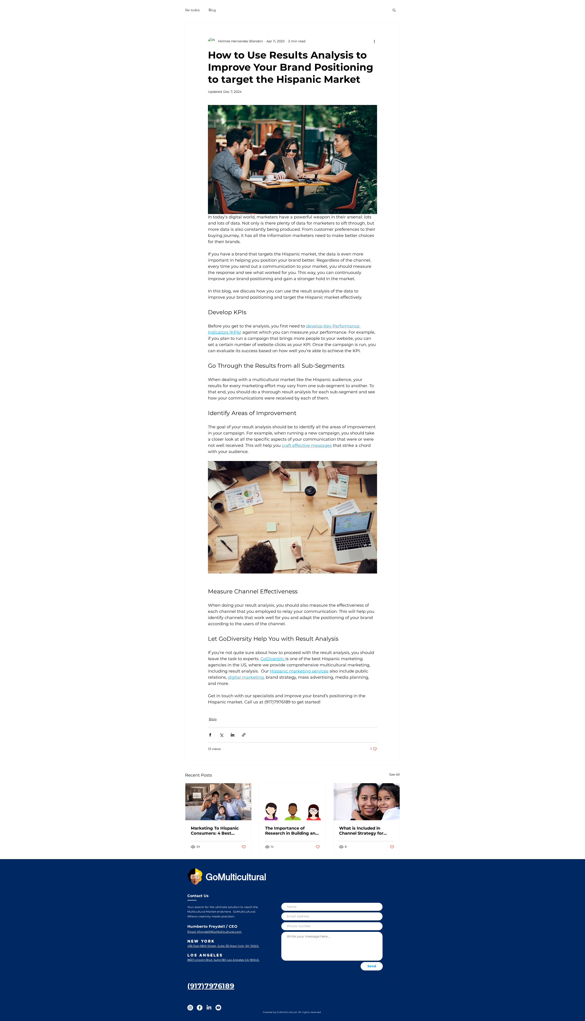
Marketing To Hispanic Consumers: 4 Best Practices (215, 831)
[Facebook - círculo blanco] (199, 1007)
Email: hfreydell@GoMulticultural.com (214, 931)
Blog (212, 10)
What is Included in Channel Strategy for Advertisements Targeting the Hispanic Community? (363, 831)
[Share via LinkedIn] (232, 735)
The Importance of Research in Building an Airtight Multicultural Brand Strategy (290, 831)
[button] (394, 10)
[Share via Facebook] (210, 735)
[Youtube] (218, 1007)
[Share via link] (244, 735)
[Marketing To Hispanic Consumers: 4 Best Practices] (218, 801)
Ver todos (192, 10)
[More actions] (374, 41)
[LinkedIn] (209, 1007)
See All (394, 774)
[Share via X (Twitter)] (221, 735)
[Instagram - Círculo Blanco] (190, 1007)
